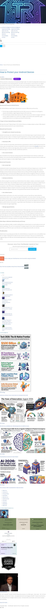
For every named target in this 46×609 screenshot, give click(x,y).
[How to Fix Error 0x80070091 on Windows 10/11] (3, 275)
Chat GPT (5, 500)
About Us (5, 490)
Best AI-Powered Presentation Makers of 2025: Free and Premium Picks (7, 283)
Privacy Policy (6, 493)
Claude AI (5, 502)
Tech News (2, 423)
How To (5, 70)
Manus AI (5, 505)
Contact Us (5, 492)
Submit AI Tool (6, 498)
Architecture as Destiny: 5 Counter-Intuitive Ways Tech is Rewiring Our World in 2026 (14, 395)
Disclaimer (5, 495)
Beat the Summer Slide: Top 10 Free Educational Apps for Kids (7, 315)
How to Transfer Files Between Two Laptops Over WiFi (7, 290)
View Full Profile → (4, 602)
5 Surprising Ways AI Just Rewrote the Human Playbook (9, 456)
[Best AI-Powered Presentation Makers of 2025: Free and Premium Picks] (3, 280)
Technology (2, 392)
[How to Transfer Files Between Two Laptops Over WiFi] (3, 286)
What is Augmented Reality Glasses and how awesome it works (7, 329)
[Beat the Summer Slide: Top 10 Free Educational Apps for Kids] (3, 311)
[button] (1, 46)
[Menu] (1, 27)
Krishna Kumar (3, 591)
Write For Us (5, 497)
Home (1, 64)
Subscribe (32, 249)
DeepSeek (5, 503)
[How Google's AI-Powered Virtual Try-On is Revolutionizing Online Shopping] (3, 297)
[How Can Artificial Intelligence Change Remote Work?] (3, 292)
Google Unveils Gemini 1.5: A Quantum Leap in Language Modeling (7, 309)
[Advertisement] (23, 55)
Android (2, 70)
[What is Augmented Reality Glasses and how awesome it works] (3, 325)
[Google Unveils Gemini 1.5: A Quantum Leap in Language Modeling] (3, 305)
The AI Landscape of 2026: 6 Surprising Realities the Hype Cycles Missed (11, 487)
